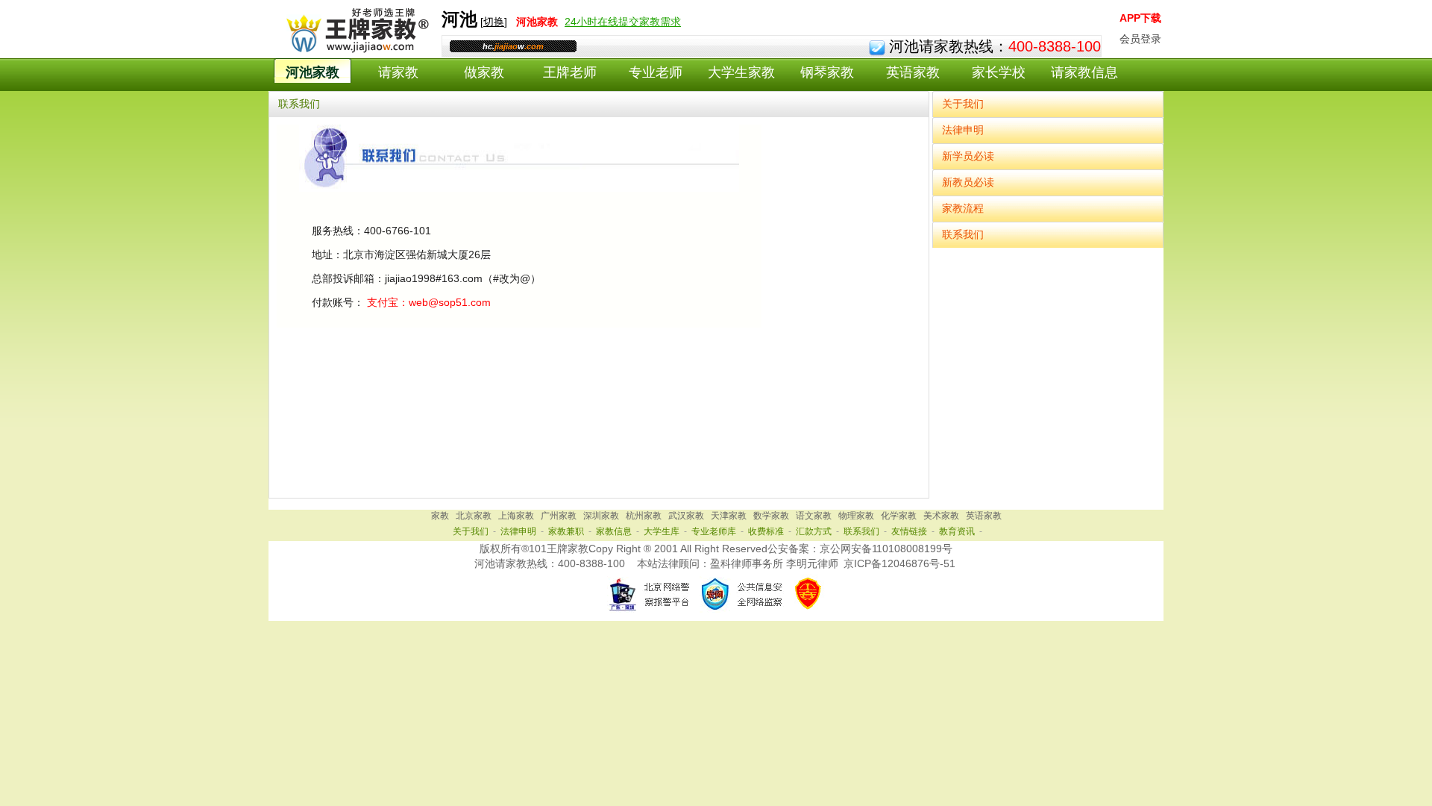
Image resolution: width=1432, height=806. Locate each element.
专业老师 (655, 72)
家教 (440, 515)
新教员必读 (968, 182)
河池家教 (312, 72)
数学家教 (771, 515)
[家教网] (354, 50)
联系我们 (963, 234)
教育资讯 (957, 531)
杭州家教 (644, 515)
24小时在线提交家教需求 (623, 22)
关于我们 (963, 104)
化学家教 (899, 515)
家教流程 (963, 208)
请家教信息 (1084, 72)
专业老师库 (713, 531)
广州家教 (559, 515)
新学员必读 (968, 156)
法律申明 (963, 130)
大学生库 (661, 531)
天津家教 (729, 515)
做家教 (484, 72)
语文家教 (814, 515)
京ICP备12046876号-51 (899, 563)
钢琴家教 (827, 72)
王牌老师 (570, 72)
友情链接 (909, 531)
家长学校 (999, 72)
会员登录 (1140, 39)
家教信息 (614, 531)
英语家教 (913, 72)
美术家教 (941, 515)
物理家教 (856, 515)
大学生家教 (741, 72)
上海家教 (516, 515)
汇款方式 (814, 531)
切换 (493, 22)
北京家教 (474, 515)
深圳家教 (601, 515)
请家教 (398, 72)
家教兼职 (566, 531)
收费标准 (766, 531)
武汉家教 (686, 515)
